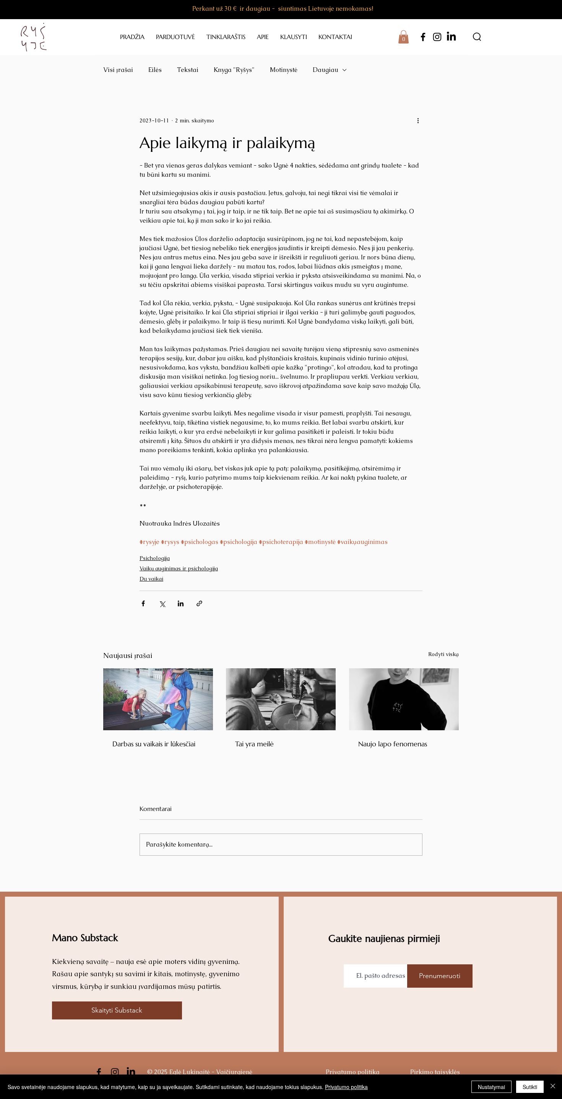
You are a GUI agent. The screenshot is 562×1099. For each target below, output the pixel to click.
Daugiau (325, 70)
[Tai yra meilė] (281, 699)
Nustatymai (491, 1087)
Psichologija (155, 558)
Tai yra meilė (254, 743)
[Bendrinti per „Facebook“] (143, 603)
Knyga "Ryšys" (234, 70)
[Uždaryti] (552, 1087)
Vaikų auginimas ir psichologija (179, 568)
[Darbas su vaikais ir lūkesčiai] (158, 699)
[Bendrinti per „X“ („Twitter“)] (162, 603)
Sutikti (530, 1087)
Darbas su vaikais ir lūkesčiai (153, 743)
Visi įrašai (118, 70)
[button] (403, 37)
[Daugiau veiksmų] (417, 120)
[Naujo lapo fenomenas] (404, 699)
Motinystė (283, 70)
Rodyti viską (443, 654)
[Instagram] (437, 36)
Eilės (155, 70)
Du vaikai (151, 578)
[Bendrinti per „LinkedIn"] (180, 603)
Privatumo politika (346, 1087)
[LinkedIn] (451, 36)
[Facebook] (423, 36)
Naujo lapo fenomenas (392, 743)
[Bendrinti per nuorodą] (199, 603)
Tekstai (187, 70)
